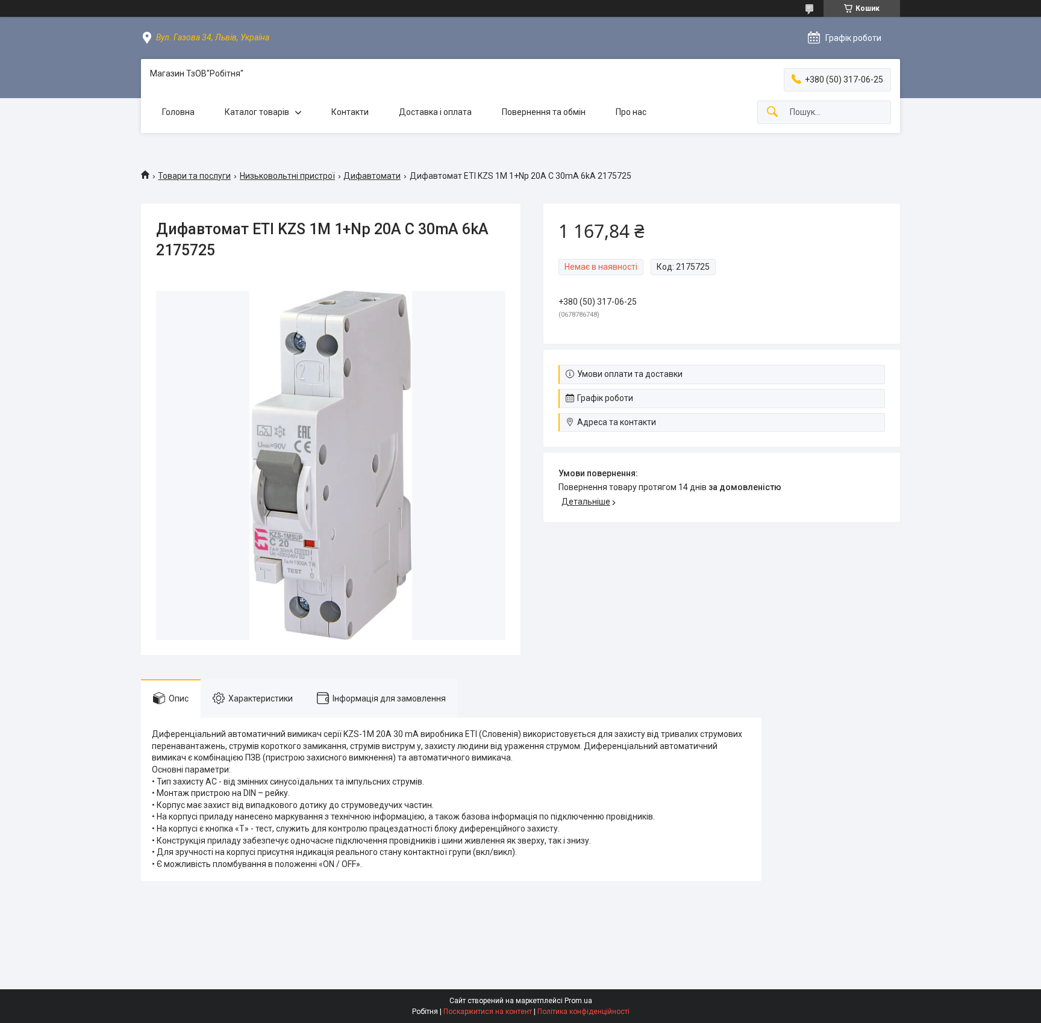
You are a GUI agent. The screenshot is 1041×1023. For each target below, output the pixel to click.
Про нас (631, 112)
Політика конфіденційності (583, 1011)
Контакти (350, 112)
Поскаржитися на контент (487, 1011)
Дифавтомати (372, 176)
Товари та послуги (194, 176)
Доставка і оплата (435, 112)
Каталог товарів (257, 112)
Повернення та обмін (544, 112)
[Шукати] (772, 112)
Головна (178, 112)
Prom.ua (578, 1001)
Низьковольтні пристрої (287, 176)
